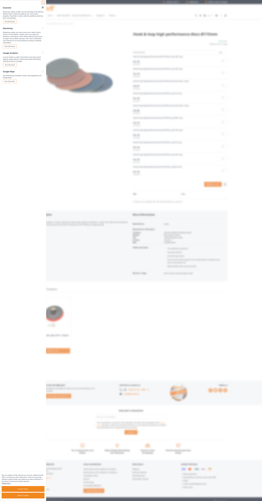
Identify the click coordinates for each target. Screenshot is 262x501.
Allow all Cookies (23, 495)
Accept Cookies (23, 489)
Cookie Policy (6, 483)
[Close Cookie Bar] (43, 2)
